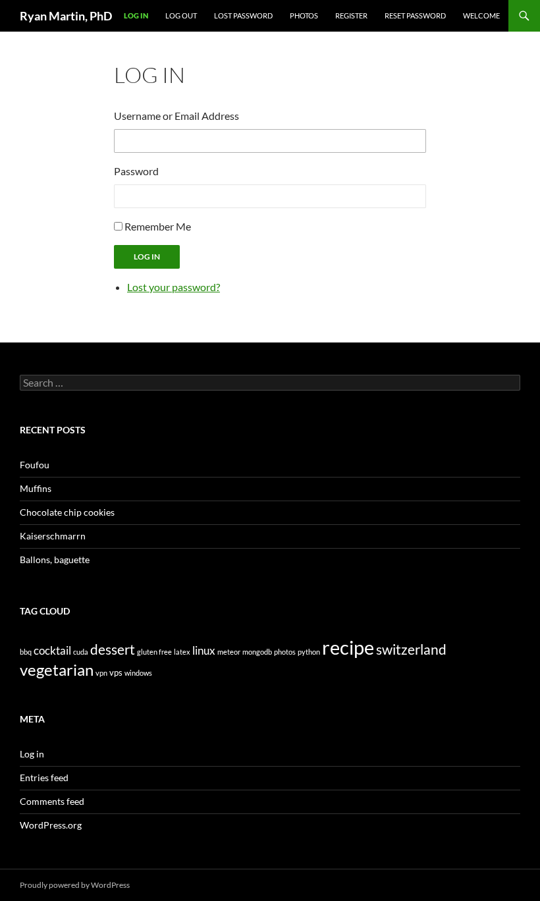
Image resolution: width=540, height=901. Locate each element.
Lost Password (243, 15)
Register (351, 15)
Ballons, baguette (55, 559)
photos (285, 651)
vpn (101, 673)
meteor (228, 651)
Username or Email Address (176, 115)
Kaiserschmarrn (53, 535)
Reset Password (415, 15)
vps (115, 673)
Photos (304, 15)
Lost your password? (173, 287)
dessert (112, 649)
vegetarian (57, 670)
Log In (136, 15)
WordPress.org (51, 825)
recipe (348, 647)
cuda (80, 651)
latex (182, 651)
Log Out (181, 15)
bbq (26, 651)
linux (203, 650)
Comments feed (52, 801)
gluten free (154, 651)
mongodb (257, 651)
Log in (32, 753)
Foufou (34, 464)
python (309, 651)
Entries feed (44, 777)
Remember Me (157, 226)
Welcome (481, 15)
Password (136, 171)
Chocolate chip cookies (67, 512)
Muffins (35, 488)
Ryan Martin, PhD (66, 16)
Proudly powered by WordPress (75, 885)
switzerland (411, 649)
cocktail (52, 650)
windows (138, 673)
